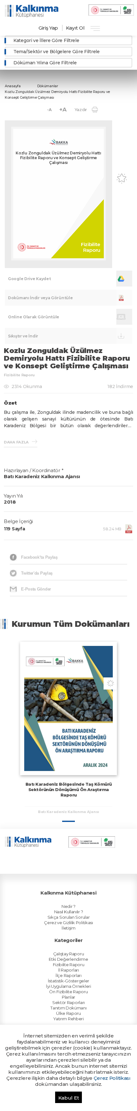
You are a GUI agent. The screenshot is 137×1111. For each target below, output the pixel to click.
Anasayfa (13, 86)
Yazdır (81, 109)
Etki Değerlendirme (68, 959)
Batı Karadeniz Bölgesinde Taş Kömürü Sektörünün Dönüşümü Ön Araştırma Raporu (68, 789)
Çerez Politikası (112, 1078)
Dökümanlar (47, 86)
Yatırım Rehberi (68, 1018)
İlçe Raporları (68, 975)
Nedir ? (68, 906)
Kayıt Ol (75, 28)
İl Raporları (68, 970)
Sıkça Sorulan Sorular (68, 917)
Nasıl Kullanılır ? (68, 911)
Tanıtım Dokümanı (68, 1007)
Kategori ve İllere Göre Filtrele (46, 40)
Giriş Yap (48, 28)
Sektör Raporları (68, 1002)
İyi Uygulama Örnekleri (68, 986)
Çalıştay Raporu (68, 953)
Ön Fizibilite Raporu (68, 991)
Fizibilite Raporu (68, 964)
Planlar (68, 997)
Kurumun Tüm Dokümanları (71, 624)
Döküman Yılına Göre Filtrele (45, 63)
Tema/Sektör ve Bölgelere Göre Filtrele (56, 51)
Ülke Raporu (68, 1013)
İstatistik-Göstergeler (68, 980)
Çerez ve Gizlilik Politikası (68, 922)
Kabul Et (68, 1098)
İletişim (68, 928)
